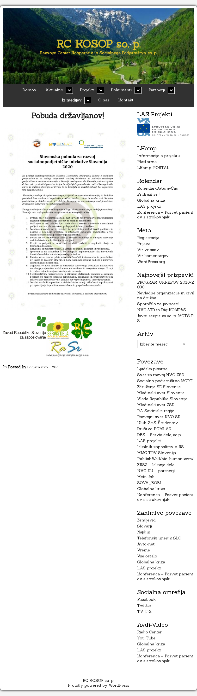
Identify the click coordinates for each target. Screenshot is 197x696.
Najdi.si (143, 532)
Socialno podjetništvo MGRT (165, 380)
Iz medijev (72, 100)
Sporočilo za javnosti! (158, 303)
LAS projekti (149, 206)
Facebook (146, 599)
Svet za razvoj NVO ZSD (160, 374)
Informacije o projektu (158, 155)
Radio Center (149, 632)
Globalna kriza (151, 200)
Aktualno (54, 90)
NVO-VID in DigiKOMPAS (161, 309)
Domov (30, 90)
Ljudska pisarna (152, 368)
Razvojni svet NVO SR (159, 416)
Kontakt (126, 100)
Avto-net (146, 544)
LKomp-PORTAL (153, 167)
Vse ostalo (147, 556)
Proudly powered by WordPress (98, 685)
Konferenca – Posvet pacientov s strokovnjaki (165, 214)
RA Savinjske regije (155, 410)
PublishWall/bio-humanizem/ (165, 458)
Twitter (144, 605)
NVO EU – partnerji (156, 470)
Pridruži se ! (148, 194)
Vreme (143, 550)
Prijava (143, 243)
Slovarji (144, 526)
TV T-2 (144, 611)
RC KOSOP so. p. (98, 43)
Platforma (147, 161)
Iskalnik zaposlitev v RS (160, 446)
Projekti (87, 90)
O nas (103, 100)
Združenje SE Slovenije (159, 386)
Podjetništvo (37, 367)
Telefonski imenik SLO (159, 538)
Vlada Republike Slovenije (162, 398)
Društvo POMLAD (154, 428)
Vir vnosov (148, 249)
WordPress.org (151, 261)
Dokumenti (121, 90)
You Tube (146, 638)
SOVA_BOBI (149, 482)
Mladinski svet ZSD (155, 404)
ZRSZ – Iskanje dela (155, 464)
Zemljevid (146, 520)
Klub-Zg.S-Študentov (157, 422)
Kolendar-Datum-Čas (157, 188)
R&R (54, 367)
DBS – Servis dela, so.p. (159, 434)
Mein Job (145, 476)
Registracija (148, 237)
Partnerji (156, 90)
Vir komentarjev (153, 255)
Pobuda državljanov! (67, 115)
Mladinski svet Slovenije (161, 392)
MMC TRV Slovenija (156, 452)
